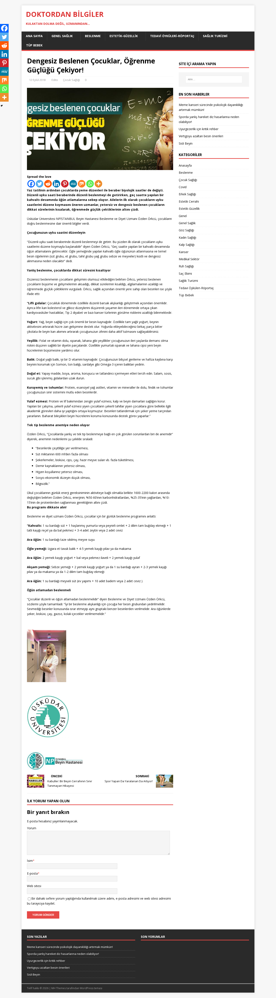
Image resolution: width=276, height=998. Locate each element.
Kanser (183, 252)
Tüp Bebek (34, 45)
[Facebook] (31, 184)
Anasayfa (185, 165)
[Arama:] (214, 79)
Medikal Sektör (189, 259)
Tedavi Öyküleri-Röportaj (172, 36)
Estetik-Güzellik (124, 36)
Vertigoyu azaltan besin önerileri (201, 136)
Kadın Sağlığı (187, 237)
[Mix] (81, 184)
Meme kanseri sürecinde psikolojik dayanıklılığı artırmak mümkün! (70, 947)
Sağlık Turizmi (215, 36)
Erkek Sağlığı (187, 194)
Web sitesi (34, 886)
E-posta (32, 873)
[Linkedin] (56, 184)
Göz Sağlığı (186, 230)
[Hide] (1, 105)
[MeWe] (73, 184)
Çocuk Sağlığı (71, 80)
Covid (183, 187)
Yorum (31, 828)
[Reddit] (48, 184)
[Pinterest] (65, 184)
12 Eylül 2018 (37, 80)
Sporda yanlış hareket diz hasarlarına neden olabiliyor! (63, 954)
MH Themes (58, 988)
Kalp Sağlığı (186, 245)
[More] (98, 184)
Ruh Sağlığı (186, 266)
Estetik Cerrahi (189, 201)
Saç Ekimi (185, 273)
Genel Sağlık (62, 36)
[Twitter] (39, 184)
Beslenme (93, 36)
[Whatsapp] (90, 184)
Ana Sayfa (34, 36)
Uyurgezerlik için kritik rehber (198, 129)
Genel (183, 216)
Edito (55, 80)
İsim (30, 861)
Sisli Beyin (186, 143)
